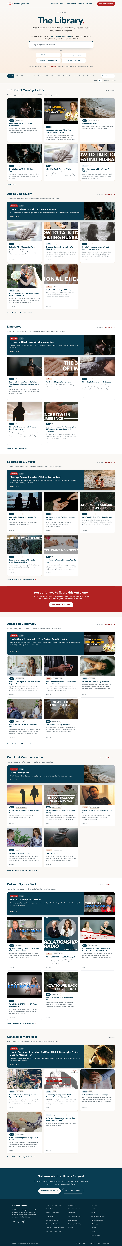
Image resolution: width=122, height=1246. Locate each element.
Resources (89, 4)
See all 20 (11, 184)
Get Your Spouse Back (53, 1231)
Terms (84, 1243)
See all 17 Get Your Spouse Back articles (21, 1023)
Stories (93, 1213)
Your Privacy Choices (103, 1243)
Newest (106, 80)
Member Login (95, 1235)
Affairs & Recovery (52, 1213)
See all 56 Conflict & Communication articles (23, 870)
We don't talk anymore (48, 55)
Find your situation (57, 4)
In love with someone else (74, 55)
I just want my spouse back (48, 60)
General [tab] (91, 76)
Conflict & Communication (55, 1228)
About (80, 4)
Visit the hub (110, 194)
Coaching (71, 1213)
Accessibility (92, 1243)
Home (58, 12)
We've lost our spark (73, 60)
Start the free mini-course (61, 605)
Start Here (49, 1209)
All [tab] (10, 76)
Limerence (49, 1216)
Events (70, 1228)
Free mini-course (106, 3)
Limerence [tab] (30, 76)
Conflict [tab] (66, 76)
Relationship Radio (97, 1220)
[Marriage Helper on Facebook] (23, 1221)
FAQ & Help (94, 1224)
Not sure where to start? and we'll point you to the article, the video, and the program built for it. (61, 37)
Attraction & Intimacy (53, 1224)
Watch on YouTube (73, 1191)
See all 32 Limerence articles (18, 448)
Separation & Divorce (53, 1220)
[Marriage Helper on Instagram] (18, 1221)
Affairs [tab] (19, 76)
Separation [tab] (43, 76)
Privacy (78, 1243)
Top (100, 80)
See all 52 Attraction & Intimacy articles (21, 744)
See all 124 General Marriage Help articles (22, 1157)
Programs (70, 4)
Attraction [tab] (55, 76)
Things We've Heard (97, 1216)
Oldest (114, 80)
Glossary (93, 1228)
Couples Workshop (74, 1216)
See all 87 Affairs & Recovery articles (20, 313)
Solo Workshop (73, 1220)
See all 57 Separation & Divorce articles (21, 579)
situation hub (52, 66)
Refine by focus (106, 76)
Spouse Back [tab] (79, 76)
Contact (93, 1231)
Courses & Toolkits (74, 1224)
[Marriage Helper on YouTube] (13, 1221)
